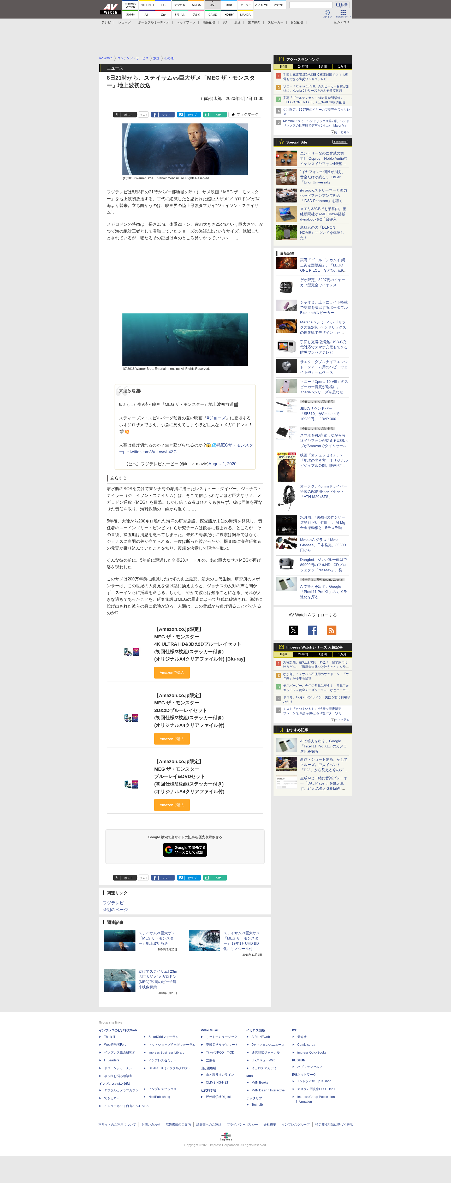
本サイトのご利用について (117, 1124)
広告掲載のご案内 (178, 1124)
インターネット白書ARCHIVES (126, 1106)
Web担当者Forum (116, 1045)
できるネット (113, 1098)
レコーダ (124, 22)
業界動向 (254, 22)
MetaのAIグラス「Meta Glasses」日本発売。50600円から (323, 545)
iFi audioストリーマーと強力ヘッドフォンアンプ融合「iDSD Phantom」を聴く (323, 195)
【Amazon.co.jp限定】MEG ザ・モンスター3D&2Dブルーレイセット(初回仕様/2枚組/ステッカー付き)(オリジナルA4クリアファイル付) (189, 710)
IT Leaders (111, 1060)
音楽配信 (297, 22)
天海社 (302, 1037)
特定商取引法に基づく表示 (334, 1124)
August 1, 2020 (222, 464)
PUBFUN (298, 1060)
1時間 (284, 66)
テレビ (106, 22)
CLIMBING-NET (217, 1082)
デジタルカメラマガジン (121, 1090)
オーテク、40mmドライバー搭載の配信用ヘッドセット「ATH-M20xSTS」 (323, 491)
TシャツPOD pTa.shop (314, 1081)
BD (225, 22)
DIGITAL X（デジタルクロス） (170, 1068)
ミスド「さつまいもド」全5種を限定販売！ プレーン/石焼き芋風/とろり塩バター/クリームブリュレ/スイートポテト (315, 713)
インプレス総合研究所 (119, 1052)
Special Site (296, 142)
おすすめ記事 (297, 730)
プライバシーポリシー (242, 1124)
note (218, 114)
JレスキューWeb (263, 1060)
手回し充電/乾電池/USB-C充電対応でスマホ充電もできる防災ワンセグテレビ (324, 347)
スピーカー (275, 22)
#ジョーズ (216, 418)
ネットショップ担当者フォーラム (172, 1045)
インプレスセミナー (163, 1060)
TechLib (257, 1105)
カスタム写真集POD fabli (316, 1089)
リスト (143, 114)
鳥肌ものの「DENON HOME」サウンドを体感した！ (322, 232)
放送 (237, 22)
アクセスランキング (302, 59)
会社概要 (270, 1124)
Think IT (109, 1037)
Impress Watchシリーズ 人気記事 (314, 647)
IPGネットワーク (304, 1075)
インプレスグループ (296, 1124)
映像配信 (209, 22)
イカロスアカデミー (266, 1068)
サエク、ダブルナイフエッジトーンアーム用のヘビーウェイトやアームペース (324, 367)
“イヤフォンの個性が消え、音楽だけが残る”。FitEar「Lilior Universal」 (322, 177)
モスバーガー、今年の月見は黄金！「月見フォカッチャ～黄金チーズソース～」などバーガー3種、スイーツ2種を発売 (316, 690)
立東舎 (210, 1060)
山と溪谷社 (208, 1068)
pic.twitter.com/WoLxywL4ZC (150, 452)
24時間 (303, 66)
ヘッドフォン (186, 22)
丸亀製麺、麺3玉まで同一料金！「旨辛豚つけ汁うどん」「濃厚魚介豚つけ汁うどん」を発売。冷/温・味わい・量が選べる (315, 667)
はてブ (192, 114)
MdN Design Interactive (268, 1090)
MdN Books (260, 1082)
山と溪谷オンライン (220, 1075)
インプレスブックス (163, 1089)
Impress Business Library (166, 1052)
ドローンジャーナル (118, 1068)
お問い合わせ (150, 1124)
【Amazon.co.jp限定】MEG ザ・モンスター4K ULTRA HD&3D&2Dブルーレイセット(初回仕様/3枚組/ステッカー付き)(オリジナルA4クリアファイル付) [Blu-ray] (199, 644)
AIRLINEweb (261, 1037)
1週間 (323, 66)
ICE (294, 1030)
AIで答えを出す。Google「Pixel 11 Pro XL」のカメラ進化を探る (323, 591)
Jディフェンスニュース (268, 1045)
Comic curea (306, 1045)
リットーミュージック (221, 1037)
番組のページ (115, 909)
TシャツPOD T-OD (220, 1052)
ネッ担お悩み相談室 (118, 1076)
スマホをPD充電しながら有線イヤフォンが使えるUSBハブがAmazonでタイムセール (324, 440)
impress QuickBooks (311, 1052)
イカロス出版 (255, 1030)
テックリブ (254, 1098)
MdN (249, 1076)
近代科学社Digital (218, 1097)
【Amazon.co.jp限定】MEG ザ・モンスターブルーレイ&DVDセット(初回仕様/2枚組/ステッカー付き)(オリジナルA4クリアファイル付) (189, 776)
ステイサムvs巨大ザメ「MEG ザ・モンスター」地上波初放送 (157, 938)
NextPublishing (159, 1097)
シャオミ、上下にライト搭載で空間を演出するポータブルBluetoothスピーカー (324, 307)
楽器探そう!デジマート (222, 1045)
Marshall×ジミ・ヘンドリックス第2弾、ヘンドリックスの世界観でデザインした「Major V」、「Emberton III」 (317, 125)
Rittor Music (210, 1030)
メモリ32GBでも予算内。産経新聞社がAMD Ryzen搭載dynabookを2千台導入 (323, 214)
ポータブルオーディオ (153, 22)
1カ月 (342, 66)
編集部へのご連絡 (208, 1124)
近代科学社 (208, 1090)
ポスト (128, 114)
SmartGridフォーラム (164, 1037)
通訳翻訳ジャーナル (266, 1052)
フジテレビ (113, 903)
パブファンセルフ (309, 1067)
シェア (166, 114)
